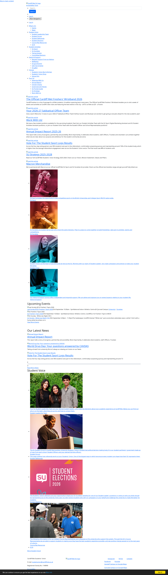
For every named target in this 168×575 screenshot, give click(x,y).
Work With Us (36, 93)
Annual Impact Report (39, 336)
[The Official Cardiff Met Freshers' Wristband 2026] (32, 96)
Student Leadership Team (40, 34)
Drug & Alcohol (37, 64)
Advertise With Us (38, 80)
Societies (120, 309)
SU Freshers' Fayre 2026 (35, 314)
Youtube (117, 561)
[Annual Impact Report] (35, 334)
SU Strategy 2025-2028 (39, 154)
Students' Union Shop (39, 74)
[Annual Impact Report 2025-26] (32, 129)
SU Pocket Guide (37, 89)
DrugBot (35, 68)
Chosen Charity (37, 85)
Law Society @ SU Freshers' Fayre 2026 (40, 309)
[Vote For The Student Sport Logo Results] (32, 140)
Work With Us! (34, 120)
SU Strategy (36, 91)
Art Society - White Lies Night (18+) (38, 318)
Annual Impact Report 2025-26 (43, 131)
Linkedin (129, 559)
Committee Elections (39, 55)
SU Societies (36, 51)
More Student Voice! (34, 551)
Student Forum (37, 36)
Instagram (111, 559)
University (112, 309)
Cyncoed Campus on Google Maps (115, 568)
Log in (31, 16)
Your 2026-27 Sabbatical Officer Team (47, 110)
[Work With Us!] (32, 117)
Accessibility (31, 569)
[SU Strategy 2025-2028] (32, 152)
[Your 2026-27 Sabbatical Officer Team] (32, 108)
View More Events (33, 322)
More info (49, 572)
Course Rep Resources (39, 43)
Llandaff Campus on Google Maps (115, 564)
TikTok (121, 559)
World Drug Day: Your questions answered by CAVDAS (58, 346)
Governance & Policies (39, 87)
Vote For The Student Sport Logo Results (49, 143)
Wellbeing (35, 62)
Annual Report (36, 82)
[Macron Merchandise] (32, 161)
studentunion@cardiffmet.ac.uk (42, 562)
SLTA (33, 45)
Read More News (33, 368)
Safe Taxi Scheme (37, 66)
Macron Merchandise (38, 163)
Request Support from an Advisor (43, 59)
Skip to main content (7, 1)
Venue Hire (35, 76)
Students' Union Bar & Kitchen (42, 72)
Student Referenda (38, 38)
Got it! (160, 572)
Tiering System (37, 53)
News (34, 30)
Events (34, 28)
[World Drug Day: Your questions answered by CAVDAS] (45, 343)
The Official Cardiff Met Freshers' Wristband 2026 (54, 99)
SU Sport (35, 49)
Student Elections (37, 41)
